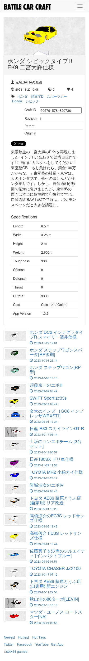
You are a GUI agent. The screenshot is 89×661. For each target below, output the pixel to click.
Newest (9, 637)
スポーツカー (57, 96)
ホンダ (23, 96)
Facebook (24, 644)
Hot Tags (39, 637)
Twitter (9, 644)
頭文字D (37, 96)
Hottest (23, 637)
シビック (32, 101)
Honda (17, 101)
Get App (57, 644)
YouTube (42, 644)
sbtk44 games (16, 651)
